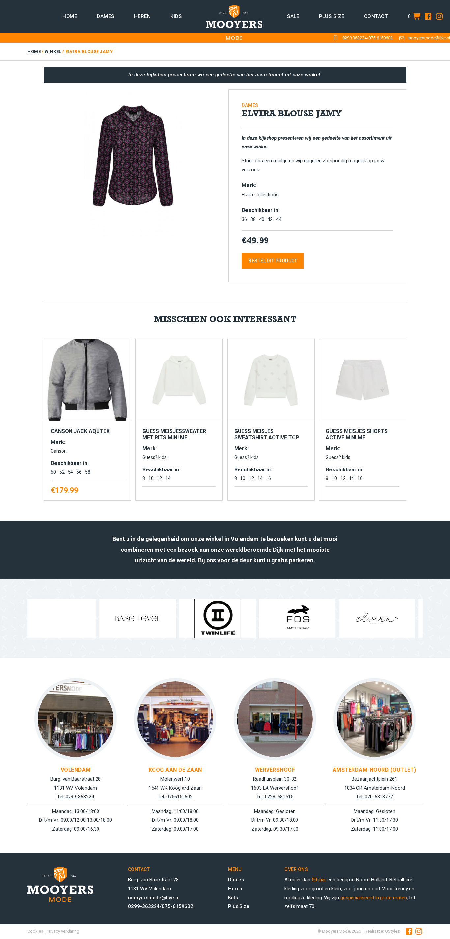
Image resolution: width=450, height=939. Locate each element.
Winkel (53, 51)
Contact (376, 16)
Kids (176, 16)
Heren (142, 16)
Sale (293, 16)
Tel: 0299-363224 (75, 797)
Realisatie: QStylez (382, 931)
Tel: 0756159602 (175, 797)
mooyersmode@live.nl (429, 37)
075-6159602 (380, 37)
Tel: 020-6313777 (374, 797)
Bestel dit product (272, 260)
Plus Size (238, 906)
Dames (105, 16)
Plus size (331, 16)
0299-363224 (354, 37)
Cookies (35, 931)
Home (69, 16)
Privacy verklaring (63, 931)
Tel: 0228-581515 (274, 797)
